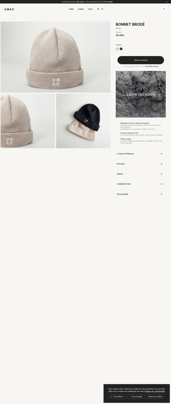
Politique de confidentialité (154, 391)
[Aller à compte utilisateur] (102, 9)
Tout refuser (118, 396)
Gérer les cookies (155, 396)
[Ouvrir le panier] (98, 9)
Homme (81, 9)
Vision (90, 9)
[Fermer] (167, 2)
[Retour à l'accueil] (9, 9)
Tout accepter (136, 396)
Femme (71, 9)
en (164, 9)
